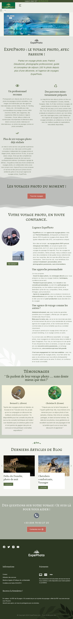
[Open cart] (1, 10)
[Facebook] (4, 547)
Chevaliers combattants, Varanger (45, 479)
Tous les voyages (36, 196)
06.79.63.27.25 (43, 1)
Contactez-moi (35, 529)
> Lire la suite (8, 484)
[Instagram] (13, 547)
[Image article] (19, 465)
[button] (20, 5)
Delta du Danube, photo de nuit (13, 477)
